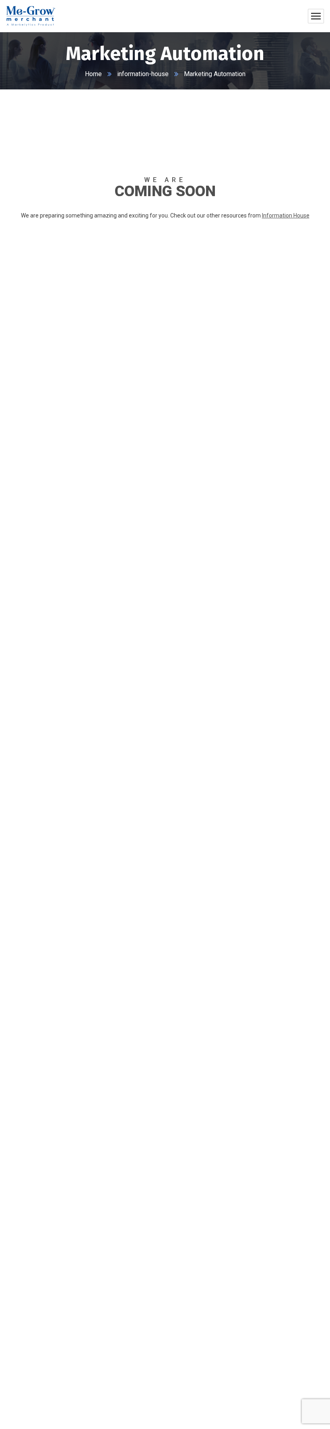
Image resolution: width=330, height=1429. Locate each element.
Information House (285, 215)
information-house (143, 74)
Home (93, 74)
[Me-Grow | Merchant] (30, 16)
